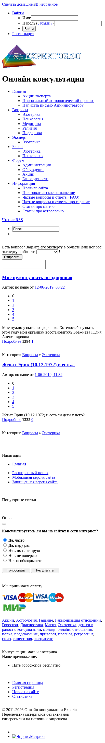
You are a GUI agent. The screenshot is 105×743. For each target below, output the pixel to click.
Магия (50, 625)
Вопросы (30, 354)
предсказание (26, 634)
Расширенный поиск (30, 473)
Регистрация (23, 33)
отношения (82, 629)
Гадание (46, 620)
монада (49, 629)
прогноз (65, 634)
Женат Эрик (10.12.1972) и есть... (38, 364)
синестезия (22, 638)
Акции (8, 620)
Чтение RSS (12, 220)
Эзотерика (51, 354)
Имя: (26, 18)
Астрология (26, 620)
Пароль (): (38, 23)
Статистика (22, 696)
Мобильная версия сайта (33, 477)
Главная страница (27, 682)
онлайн (64, 629)
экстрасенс (43, 638)
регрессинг (83, 634)
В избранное (47, 4)
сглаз (6, 638)
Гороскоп (10, 625)
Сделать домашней (18, 4)
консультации (29, 629)
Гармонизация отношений (78, 620)
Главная (19, 464)
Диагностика (31, 625)
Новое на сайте (25, 692)
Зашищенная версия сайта (35, 482)
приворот (48, 634)
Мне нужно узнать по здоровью (37, 277)
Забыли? (44, 23)
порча (7, 634)
